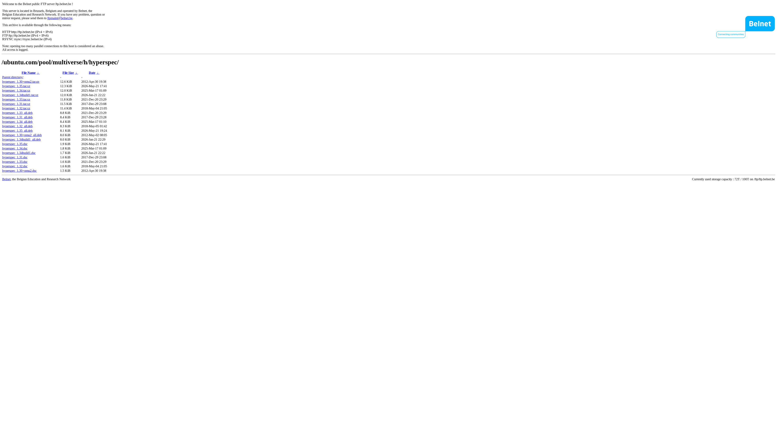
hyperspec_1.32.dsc (15, 166)
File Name (29, 72)
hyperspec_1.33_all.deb (17, 113)
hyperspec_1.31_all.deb (17, 117)
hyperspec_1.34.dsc (15, 148)
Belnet (6, 179)
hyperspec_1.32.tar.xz (16, 108)
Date (92, 72)
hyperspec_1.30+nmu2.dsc (19, 170)
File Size (68, 72)
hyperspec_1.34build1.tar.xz (20, 95)
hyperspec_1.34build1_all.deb (21, 139)
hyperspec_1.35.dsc (15, 144)
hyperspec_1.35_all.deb (17, 130)
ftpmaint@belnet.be (59, 18)
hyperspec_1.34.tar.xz (16, 90)
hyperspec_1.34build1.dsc (19, 153)
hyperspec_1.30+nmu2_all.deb (22, 135)
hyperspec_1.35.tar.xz (16, 86)
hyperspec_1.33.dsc (15, 161)
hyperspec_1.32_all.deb (17, 126)
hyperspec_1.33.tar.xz (16, 99)
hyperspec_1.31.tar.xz (16, 104)
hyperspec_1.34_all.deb (17, 121)
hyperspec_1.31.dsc (15, 157)
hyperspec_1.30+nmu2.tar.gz (20, 81)
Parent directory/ (12, 77)
